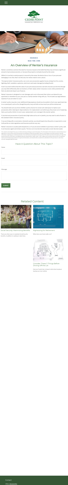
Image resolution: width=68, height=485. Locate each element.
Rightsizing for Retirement (44, 230)
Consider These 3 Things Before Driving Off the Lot (46, 265)
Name (3, 147)
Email (3, 158)
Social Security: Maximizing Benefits (15, 230)
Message (4, 169)
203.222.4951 (13, 484)
